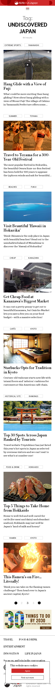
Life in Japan (33, 653)
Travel (8, 639)
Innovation (11, 653)
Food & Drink (28, 639)
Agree (27, 670)
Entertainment (14, 646)
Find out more (27, 677)
